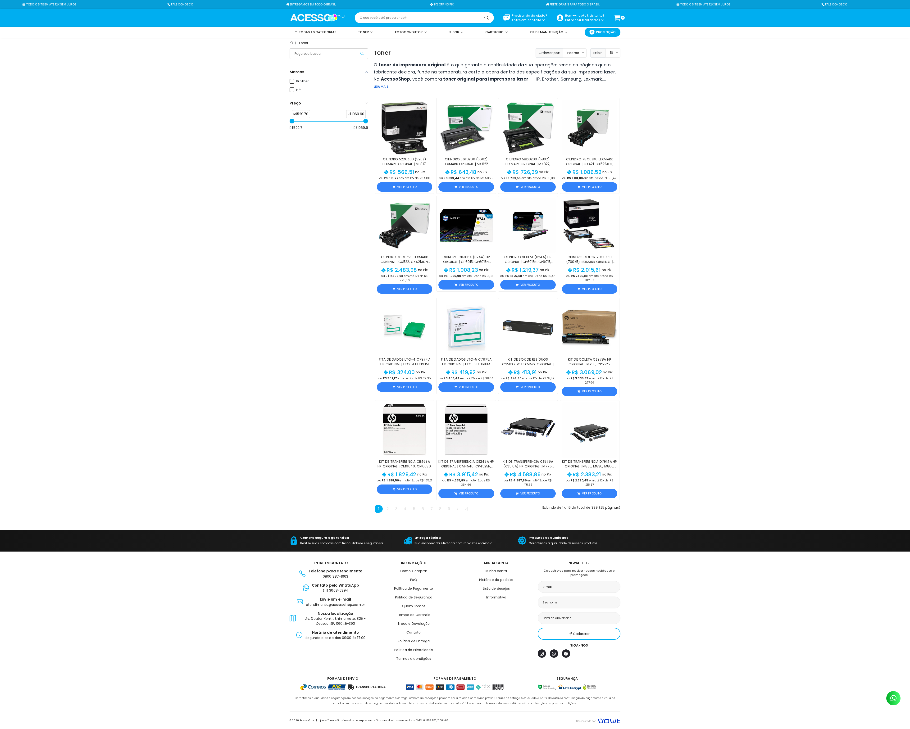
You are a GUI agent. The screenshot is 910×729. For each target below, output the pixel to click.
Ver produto (407, 187)
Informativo (496, 597)
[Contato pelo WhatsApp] (893, 698)
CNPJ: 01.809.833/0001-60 (432, 720)
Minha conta (496, 571)
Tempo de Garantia (413, 614)
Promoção (606, 32)
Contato (413, 632)
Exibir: (597, 52)
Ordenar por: (549, 52)
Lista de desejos (496, 588)
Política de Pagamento (413, 588)
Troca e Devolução (413, 623)
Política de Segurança (413, 597)
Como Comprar (413, 571)
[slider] (292, 121)
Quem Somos (413, 606)
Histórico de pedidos (496, 579)
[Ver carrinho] (617, 17)
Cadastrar (591, 20)
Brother (302, 81)
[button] (428, 104)
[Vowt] (598, 720)
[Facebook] (566, 653)
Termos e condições (413, 658)
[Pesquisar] (486, 18)
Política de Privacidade (413, 649)
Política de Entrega (414, 641)
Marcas (297, 72)
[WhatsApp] (554, 653)
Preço (295, 103)
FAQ (413, 579)
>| (466, 509)
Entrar (570, 20)
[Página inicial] (317, 17)
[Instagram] (542, 653)
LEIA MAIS (381, 86)
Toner (303, 43)
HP (298, 89)
